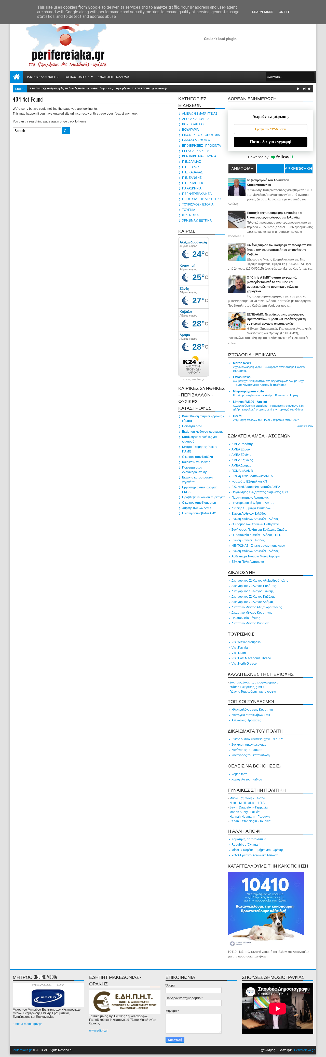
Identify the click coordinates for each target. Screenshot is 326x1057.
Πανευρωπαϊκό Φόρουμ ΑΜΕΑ (253, 503)
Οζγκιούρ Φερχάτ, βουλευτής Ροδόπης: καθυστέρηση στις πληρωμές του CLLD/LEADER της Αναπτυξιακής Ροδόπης (113, 88)
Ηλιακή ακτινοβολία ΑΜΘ (199, 513)
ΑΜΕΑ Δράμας (241, 465)
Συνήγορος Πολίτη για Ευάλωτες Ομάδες (259, 529)
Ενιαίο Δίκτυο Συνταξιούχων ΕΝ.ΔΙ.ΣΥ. (257, 739)
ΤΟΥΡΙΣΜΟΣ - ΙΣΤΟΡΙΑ (197, 204)
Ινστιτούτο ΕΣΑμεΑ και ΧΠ (249, 481)
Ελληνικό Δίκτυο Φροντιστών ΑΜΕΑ (256, 487)
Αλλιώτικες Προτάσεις (246, 720)
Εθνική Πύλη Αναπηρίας (248, 562)
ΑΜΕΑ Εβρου (241, 449)
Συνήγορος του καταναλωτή (251, 755)
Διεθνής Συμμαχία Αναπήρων (251, 508)
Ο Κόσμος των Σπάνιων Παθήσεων (255, 524)
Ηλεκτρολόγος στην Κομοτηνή (252, 709)
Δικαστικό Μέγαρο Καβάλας (250, 623)
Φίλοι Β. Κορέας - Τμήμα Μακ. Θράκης (257, 850)
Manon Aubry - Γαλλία (244, 812)
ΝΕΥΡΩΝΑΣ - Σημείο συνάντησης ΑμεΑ (258, 545)
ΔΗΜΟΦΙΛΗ (242, 168)
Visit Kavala (240, 647)
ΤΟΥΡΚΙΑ (188, 210)
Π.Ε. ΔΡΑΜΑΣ (191, 161)
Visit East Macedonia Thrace (251, 658)
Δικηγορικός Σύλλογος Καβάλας (253, 596)
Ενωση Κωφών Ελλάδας (248, 540)
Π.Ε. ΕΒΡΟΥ (190, 167)
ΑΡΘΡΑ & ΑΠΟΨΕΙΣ (195, 119)
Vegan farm (239, 774)
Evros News (242, 377)
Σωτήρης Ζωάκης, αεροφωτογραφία (253, 682)
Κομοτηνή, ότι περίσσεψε (249, 839)
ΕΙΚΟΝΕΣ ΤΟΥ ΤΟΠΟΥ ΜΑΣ (201, 135)
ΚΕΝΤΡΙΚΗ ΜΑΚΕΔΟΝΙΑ (199, 156)
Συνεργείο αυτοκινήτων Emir (251, 715)
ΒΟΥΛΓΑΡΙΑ (190, 129)
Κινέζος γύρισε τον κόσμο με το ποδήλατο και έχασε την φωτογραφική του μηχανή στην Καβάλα (279, 249)
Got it (284, 12)
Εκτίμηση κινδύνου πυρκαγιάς (202, 431)
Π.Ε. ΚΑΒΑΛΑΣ (192, 172)
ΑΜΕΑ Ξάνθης (241, 455)
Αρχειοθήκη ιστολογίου (298, 169)
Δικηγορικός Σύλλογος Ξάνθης (253, 591)
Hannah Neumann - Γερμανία (249, 816)
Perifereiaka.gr (21, 1050)
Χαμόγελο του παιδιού (247, 779)
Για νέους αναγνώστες (42, 76)
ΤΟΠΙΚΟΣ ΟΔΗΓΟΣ (76, 76)
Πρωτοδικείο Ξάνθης (246, 618)
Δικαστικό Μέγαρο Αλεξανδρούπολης (257, 607)
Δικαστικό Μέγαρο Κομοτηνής (252, 612)
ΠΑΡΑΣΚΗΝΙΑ (191, 188)
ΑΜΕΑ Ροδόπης (242, 444)
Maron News (242, 363)
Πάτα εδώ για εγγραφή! (270, 141)
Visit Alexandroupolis (246, 642)
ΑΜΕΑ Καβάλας (242, 460)
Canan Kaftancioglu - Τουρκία (249, 821)
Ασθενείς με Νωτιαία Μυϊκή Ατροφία (256, 556)
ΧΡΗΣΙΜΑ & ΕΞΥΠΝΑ (197, 220)
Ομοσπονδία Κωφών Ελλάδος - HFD (256, 535)
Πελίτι (237, 416)
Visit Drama (240, 653)
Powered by (258, 157)
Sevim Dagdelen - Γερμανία (248, 807)
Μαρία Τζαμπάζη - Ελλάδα (247, 798)
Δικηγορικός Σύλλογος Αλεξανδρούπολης (260, 580)
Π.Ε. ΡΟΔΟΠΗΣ (193, 183)
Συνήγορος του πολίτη (247, 750)
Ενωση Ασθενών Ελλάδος (249, 513)
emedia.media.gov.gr (27, 1024)
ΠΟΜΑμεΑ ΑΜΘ (242, 471)
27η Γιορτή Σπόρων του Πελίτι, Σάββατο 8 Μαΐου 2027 (266, 419)
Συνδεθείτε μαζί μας (114, 76)
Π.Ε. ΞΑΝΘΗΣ (191, 178)
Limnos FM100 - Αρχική (250, 402)
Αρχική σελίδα (16, 77)
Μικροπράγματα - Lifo (248, 391)
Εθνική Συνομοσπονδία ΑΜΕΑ (252, 476)
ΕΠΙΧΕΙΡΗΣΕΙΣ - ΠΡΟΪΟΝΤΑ (201, 145)
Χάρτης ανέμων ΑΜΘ (196, 508)
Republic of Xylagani (246, 844)
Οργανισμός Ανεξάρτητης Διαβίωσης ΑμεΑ (260, 492)
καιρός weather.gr (193, 379)
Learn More (262, 12)
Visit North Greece (244, 663)
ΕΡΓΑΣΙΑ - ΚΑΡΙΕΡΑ (195, 151)
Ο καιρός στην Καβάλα (197, 457)
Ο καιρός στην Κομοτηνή (199, 502)
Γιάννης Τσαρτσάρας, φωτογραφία (252, 691)
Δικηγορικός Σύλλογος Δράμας (253, 602)
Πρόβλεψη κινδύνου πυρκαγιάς (203, 497)
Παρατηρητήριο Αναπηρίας (250, 497)
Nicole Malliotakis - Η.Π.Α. (247, 803)
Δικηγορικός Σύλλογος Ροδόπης (254, 586)
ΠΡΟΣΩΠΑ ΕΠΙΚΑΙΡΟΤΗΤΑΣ (201, 199)
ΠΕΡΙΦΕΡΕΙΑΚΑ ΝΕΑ (197, 194)
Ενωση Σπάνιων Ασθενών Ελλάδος (255, 519)
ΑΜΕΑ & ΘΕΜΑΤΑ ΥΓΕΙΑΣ (199, 113)
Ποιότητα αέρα (192, 426)
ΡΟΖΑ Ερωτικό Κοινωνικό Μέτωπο (255, 855)
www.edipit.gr (98, 1030)
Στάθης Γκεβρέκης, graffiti (246, 687)
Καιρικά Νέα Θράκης (196, 462)
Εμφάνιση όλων (305, 426)
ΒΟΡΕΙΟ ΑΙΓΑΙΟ (192, 124)
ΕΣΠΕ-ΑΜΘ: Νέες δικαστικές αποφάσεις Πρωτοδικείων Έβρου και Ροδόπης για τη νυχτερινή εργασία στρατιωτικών (276, 319)
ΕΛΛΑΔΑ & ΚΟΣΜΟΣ (196, 140)
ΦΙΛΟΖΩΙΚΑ (190, 215)
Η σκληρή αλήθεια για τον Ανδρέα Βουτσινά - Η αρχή (265, 395)
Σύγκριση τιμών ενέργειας (249, 744)
